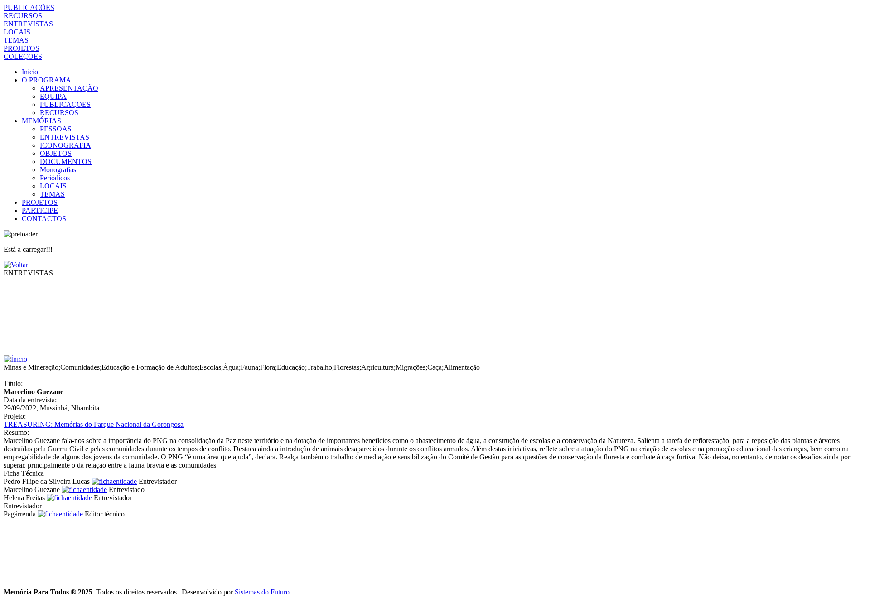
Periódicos (55, 178)
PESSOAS (56, 129)
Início (30, 72)
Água (231, 367)
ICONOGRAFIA (65, 145)
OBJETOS (56, 153)
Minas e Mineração (31, 367)
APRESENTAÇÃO (69, 88)
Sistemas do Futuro (262, 592)
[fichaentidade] (114, 481)
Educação (291, 367)
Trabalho (319, 367)
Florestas (346, 367)
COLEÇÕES (23, 56)
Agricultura (377, 367)
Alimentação (462, 367)
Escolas (210, 367)
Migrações (410, 367)
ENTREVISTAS (28, 24)
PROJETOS (21, 48)
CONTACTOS (44, 218)
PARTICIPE (40, 210)
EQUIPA (53, 96)
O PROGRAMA (46, 80)
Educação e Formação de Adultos (150, 367)
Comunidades (80, 367)
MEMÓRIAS (41, 121)
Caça (434, 367)
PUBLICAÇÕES (29, 7)
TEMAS (16, 40)
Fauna (249, 367)
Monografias (58, 170)
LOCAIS (17, 32)
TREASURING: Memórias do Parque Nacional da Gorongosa (94, 424)
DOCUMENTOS (66, 161)
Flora (267, 367)
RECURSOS (23, 15)
